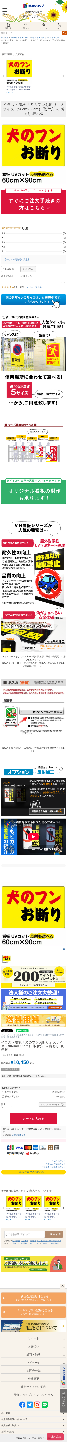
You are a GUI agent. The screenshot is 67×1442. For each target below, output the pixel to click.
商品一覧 (8, 28)
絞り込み (29, 269)
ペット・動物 (53, 37)
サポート (33, 1338)
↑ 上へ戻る (55, 1436)
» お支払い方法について (55, 1164)
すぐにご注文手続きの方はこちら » (35, 200)
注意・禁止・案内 (38, 37)
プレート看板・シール (19, 37)
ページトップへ (62, 1286)
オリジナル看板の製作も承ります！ (34, 490)
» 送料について (59, 1161)
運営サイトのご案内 (33, 1386)
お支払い (33, 1346)
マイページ (43, 28)
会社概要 (33, 1378)
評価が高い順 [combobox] (8, 269)
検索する (56, 1234)
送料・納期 (33, 1354)
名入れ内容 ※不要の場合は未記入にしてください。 (24, 1076)
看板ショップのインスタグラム (33, 1394)
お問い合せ (25, 28)
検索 (64, 33)
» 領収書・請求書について (54, 1167)
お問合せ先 (33, 1370)
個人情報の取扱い (10, 1425)
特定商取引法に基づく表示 (14, 1419)
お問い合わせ (7, 1431)
